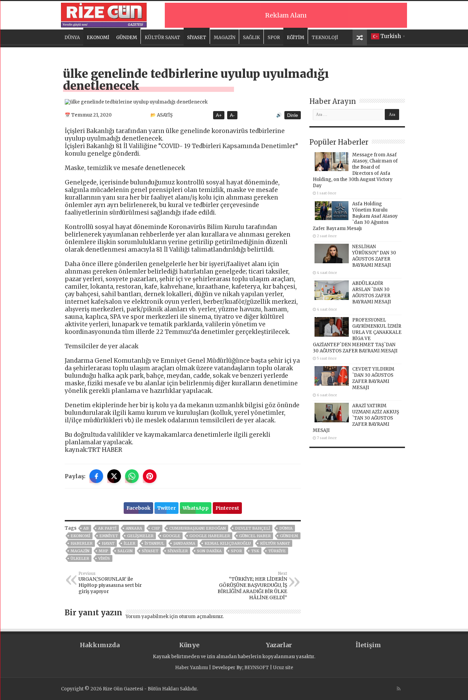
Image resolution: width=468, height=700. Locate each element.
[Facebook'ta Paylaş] (96, 476)
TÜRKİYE (277, 550)
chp (155, 528)
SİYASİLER (178, 550)
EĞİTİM (295, 37)
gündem (289, 535)
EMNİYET (108, 535)
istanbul (154, 543)
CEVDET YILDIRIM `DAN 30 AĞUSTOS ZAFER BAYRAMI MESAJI (373, 378)
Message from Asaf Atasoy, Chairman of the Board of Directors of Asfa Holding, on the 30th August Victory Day (355, 170)
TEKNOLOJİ (325, 37)
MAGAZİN (224, 37)
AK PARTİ (107, 528)
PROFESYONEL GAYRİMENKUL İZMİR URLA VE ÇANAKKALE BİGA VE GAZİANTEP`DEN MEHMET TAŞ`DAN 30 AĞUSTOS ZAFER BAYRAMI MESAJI (357, 335)
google (171, 535)
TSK (255, 550)
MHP (103, 550)
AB (86, 528)
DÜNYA (72, 37)
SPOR (274, 37)
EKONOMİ (98, 37)
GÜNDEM (126, 37)
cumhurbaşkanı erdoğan (197, 528)
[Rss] (398, 689)
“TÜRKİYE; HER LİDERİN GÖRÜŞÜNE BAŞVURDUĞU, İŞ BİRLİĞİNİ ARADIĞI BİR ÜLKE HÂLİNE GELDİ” (252, 586)
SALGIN (125, 550)
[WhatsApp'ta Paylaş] (132, 476)
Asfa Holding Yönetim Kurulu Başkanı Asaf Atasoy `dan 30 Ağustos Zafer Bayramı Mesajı (355, 216)
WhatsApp (196, 508)
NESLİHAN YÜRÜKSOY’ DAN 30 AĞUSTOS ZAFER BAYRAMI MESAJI (374, 256)
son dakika (209, 550)
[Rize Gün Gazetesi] (104, 14)
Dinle (292, 115)
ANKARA (134, 528)
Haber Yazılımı (191, 668)
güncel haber (255, 535)
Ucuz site (283, 668)
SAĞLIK (251, 37)
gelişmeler (140, 535)
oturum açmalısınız (201, 616)
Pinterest (227, 508)
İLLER (129, 543)
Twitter (166, 508)
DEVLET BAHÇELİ (252, 528)
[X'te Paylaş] (114, 476)
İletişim (368, 645)
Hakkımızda (100, 645)
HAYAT (108, 543)
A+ (219, 115)
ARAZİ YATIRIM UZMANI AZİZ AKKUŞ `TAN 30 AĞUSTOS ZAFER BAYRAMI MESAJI (356, 418)
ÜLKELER (80, 558)
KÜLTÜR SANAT (162, 37)
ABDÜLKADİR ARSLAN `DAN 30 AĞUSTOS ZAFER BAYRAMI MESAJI (371, 292)
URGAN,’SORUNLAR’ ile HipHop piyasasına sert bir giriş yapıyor (110, 582)
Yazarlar (279, 645)
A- (232, 115)
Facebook (138, 508)
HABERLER (82, 543)
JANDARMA (184, 543)
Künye (189, 645)
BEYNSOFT (256, 668)
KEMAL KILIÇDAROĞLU (228, 543)
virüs (104, 558)
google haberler (209, 535)
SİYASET (196, 37)
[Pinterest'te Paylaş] (150, 476)
